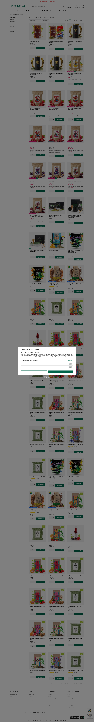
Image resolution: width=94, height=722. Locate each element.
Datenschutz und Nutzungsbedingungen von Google (58, 356)
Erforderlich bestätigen (33, 371)
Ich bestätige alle (60, 371)
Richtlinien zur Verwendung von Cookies (52, 354)
